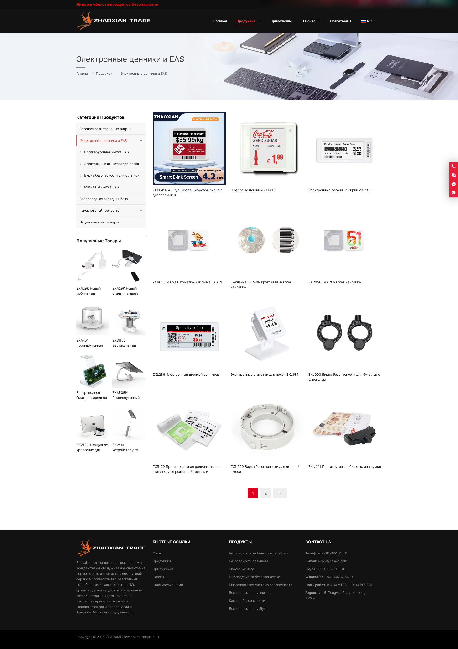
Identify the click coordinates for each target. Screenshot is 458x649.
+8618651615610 (331, 569)
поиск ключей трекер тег (100, 210)
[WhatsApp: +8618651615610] (453, 184)
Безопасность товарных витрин (105, 129)
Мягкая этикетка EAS (101, 187)
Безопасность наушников (250, 593)
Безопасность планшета (248, 561)
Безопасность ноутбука (248, 609)
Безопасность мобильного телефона (258, 553)
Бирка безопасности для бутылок (111, 175)
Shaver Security (241, 569)
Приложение (163, 569)
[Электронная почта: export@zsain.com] (453, 193)
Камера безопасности (247, 600)
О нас (157, 553)
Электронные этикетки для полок (111, 164)
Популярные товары (98, 240)
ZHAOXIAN (114, 637)
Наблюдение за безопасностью (254, 577)
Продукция (162, 561)
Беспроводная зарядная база (103, 199)
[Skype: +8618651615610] (453, 175)
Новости (159, 577)
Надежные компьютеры (99, 222)
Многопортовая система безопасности (260, 585)
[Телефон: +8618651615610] (453, 166)
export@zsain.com (332, 561)
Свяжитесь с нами (168, 585)
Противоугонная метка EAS (106, 152)
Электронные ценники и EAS (103, 140)
